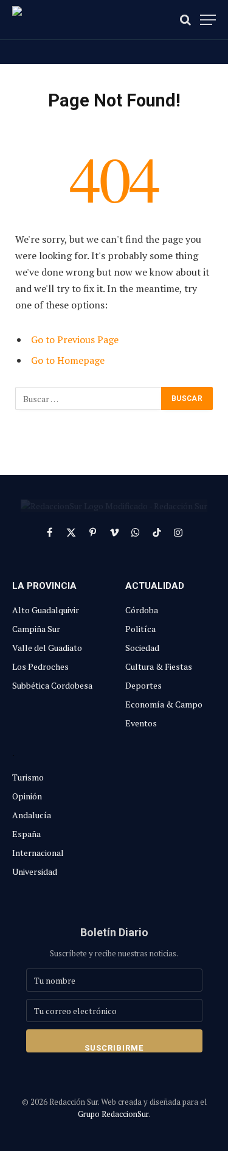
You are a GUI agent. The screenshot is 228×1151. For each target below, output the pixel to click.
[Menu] (208, 19)
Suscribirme (114, 1047)
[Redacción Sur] (67, 20)
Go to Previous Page (75, 339)
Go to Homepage (68, 360)
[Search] (185, 19)
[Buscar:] (88, 398)
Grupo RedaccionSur (113, 1113)
